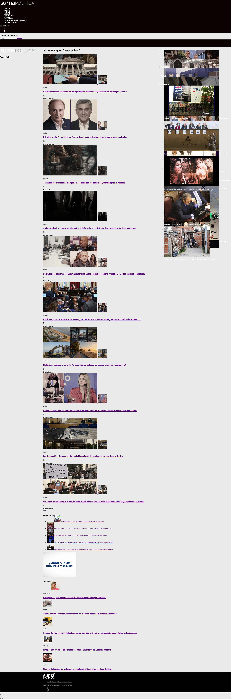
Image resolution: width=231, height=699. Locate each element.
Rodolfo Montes (48, 98)
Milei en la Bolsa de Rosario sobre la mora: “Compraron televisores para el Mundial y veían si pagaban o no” (83, 542)
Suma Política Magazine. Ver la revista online (59, 682)
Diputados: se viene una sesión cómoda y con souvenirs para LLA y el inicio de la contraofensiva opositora (83, 549)
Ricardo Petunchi (48, 144)
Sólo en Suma (165, 85)
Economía (164, 58)
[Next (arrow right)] (2, 698)
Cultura (163, 76)
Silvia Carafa (47, 190)
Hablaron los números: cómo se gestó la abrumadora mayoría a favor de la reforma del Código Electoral (82, 528)
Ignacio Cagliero (48, 281)
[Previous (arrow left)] (0, 698)
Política (163, 49)
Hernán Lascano (48, 235)
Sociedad (164, 67)
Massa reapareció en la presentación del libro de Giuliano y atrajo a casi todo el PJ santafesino (80, 535)
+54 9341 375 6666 (10, 22)
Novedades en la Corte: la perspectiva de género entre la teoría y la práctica (82, 521)
